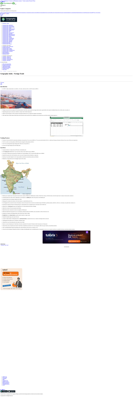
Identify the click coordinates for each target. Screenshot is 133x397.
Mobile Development (40, 12)
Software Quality (82, 12)
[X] (1, 1)
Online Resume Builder (6, 66)
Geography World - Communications (8, 50)
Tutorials (3, 13)
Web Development (22, 12)
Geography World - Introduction (7, 46)
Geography (4, 71)
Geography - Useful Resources (7, 59)
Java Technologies (28, 12)
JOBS (3, 379)
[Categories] (15, 4)
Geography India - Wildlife (6, 30)
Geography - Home (5, 23)
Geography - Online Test (6, 57)
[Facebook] (0, 1)
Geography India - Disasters (7, 43)
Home (1, 71)
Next (1, 84)
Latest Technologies (64, 12)
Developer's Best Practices (6, 64)
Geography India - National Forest (8, 29)
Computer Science (34, 12)
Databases (9, 12)
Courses (7, 13)
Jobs (2, 14)
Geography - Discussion (6, 60)
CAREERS (4, 378)
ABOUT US (4, 376)
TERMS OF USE (5, 381)
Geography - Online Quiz (6, 56)
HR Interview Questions (6, 67)
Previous (2, 82)
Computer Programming (15, 12)
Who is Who (4, 69)
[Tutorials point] (7, 4)
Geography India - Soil (6, 31)
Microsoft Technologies (55, 12)
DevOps (60, 12)
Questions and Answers (6, 65)
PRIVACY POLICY (5, 382)
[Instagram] (4, 1)
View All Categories (96, 12)
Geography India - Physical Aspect (8, 26)
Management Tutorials (89, 12)
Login (1, 15)
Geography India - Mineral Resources (8, 34)
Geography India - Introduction (7, 25)
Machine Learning (71, 12)
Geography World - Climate (7, 48)
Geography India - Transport (7, 37)
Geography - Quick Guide (6, 58)
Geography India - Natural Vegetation (8, 28)
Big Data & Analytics (47, 12)
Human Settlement (5, 52)
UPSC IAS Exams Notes (6, 63)
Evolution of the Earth (6, 47)
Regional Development (6, 42)
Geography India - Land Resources (8, 32)
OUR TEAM (4, 377)
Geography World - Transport (7, 49)
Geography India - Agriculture (7, 33)
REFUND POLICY (5, 383)
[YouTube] (2, 1)
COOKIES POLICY (5, 384)
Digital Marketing (77, 12)
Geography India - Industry (6, 36)
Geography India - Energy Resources (8, 35)
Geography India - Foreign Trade (7, 39)
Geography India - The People (7, 40)
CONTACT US (5, 380)
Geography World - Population (7, 51)
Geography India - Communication (8, 38)
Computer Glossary (5, 68)
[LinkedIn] (3, 1)
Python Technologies (3, 12)
